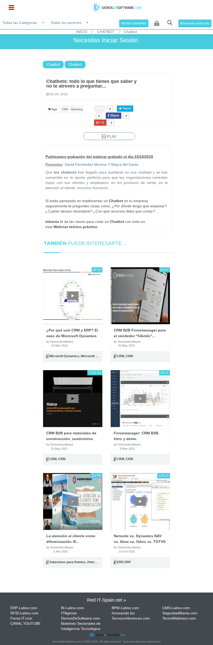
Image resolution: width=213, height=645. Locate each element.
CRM (65, 109)
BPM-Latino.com (125, 608)
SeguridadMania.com (179, 613)
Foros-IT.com (21, 618)
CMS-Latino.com (176, 608)
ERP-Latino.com (23, 608)
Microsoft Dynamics (64, 356)
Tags (54, 109)
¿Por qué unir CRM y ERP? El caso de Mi (72, 336)
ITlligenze (69, 613)
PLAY (111, 136)
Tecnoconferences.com (131, 618)
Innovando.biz (123, 613)
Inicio (81, 32)
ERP (120, 562)
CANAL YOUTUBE (25, 623)
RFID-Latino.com (24, 613)
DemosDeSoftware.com (80, 618)
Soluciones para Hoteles (67, 562)
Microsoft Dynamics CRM (100, 356)
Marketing (77, 109)
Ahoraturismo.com (101, 562)
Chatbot (105, 32)
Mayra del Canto (124, 164)
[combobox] (23, 22)
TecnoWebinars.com (179, 618)
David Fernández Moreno (86, 164)
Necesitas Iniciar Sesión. (106, 40)
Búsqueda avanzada (195, 23)
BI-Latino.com (72, 608)
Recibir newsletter (134, 23)
